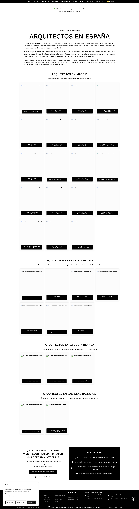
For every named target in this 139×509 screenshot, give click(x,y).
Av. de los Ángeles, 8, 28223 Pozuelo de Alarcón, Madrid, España (95, 462)
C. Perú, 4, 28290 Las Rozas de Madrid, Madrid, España (95, 458)
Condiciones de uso (73, 497)
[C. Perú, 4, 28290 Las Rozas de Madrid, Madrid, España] (75, 458)
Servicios (55, 1)
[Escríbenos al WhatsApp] (35, 477)
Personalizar (10, 502)
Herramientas (65, 1)
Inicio (28, 1)
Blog (81, 1)
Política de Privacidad (74, 495)
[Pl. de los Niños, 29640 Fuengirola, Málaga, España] (77, 473)
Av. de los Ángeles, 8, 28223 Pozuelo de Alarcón (94, 499)
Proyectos (45, 1)
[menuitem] (110, 1)
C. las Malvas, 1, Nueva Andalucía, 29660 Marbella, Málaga (119, 499)
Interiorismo (100, 1)
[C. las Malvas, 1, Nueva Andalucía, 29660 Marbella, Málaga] (108, 499)
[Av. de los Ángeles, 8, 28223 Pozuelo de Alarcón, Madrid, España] (73, 462)
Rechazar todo (21, 502)
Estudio (36, 1)
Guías (75, 1)
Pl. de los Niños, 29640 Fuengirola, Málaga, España (95, 473)
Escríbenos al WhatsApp (43, 477)
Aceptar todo (31, 502)
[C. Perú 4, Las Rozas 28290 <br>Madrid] (85, 495)
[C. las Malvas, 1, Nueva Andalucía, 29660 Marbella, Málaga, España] (72, 468)
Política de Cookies (73, 499)
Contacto (90, 1)
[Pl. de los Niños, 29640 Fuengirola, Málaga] (108, 495)
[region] (21, 494)
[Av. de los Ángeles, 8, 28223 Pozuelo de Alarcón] (85, 499)
